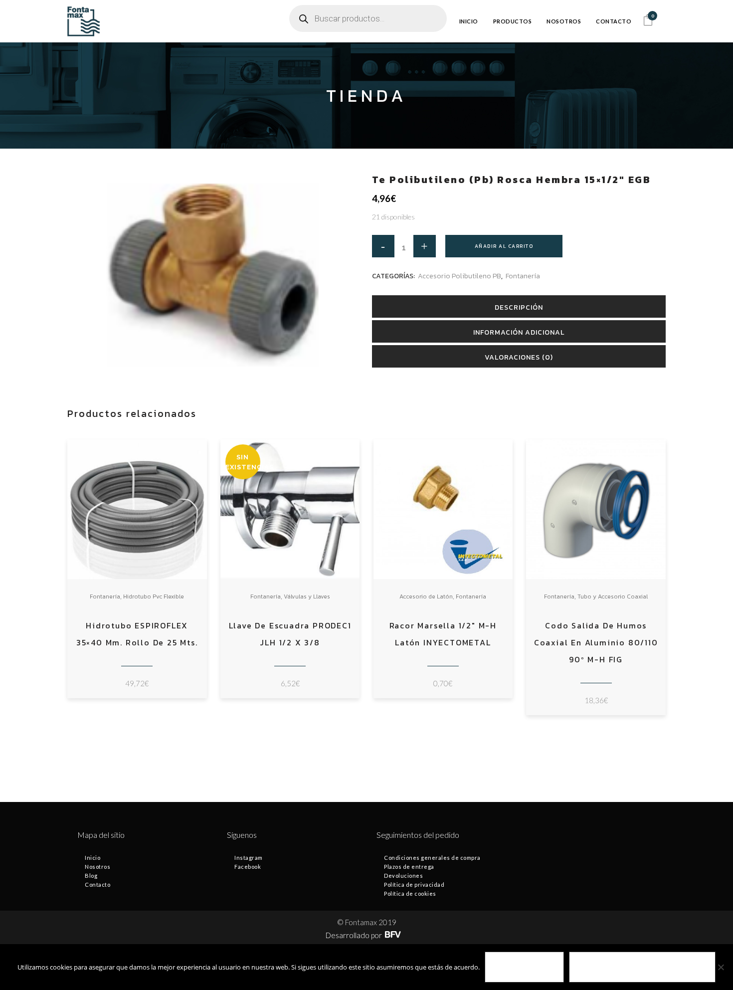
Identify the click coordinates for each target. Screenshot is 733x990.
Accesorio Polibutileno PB (459, 276)
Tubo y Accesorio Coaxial (612, 596)
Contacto (97, 884)
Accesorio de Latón (426, 596)
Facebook (247, 866)
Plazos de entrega (409, 866)
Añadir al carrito (504, 246)
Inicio (92, 857)
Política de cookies (410, 893)
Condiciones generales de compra (432, 857)
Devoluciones (403, 875)
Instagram (248, 857)
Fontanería (523, 276)
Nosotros (97, 866)
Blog (91, 875)
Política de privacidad (414, 884)
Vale (524, 967)
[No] (721, 967)
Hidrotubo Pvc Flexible (153, 596)
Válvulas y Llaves (307, 596)
